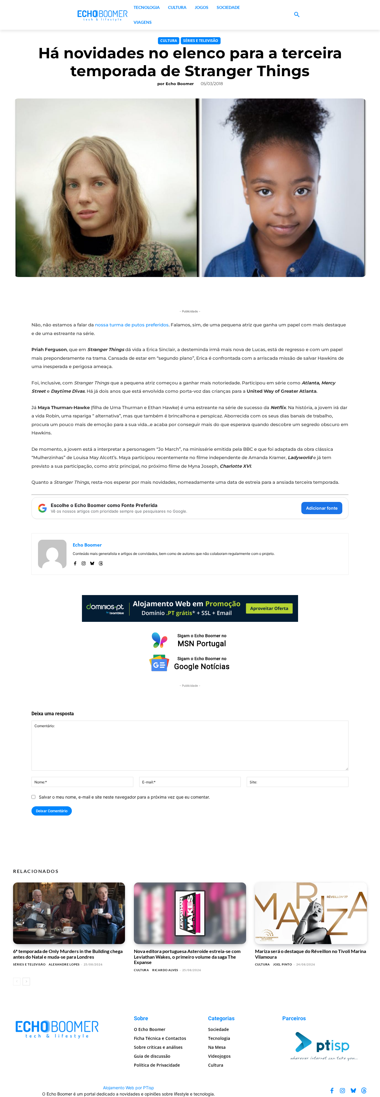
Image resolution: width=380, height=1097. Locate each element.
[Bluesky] (92, 562)
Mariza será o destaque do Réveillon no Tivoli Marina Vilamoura (310, 953)
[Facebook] (75, 562)
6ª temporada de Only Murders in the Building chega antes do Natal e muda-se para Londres (68, 953)
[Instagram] (83, 562)
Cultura (168, 40)
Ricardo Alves (165, 970)
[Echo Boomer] (102, 15)
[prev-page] (16, 981)
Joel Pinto (282, 964)
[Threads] (101, 562)
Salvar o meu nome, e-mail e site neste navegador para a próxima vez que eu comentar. (124, 796)
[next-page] (26, 981)
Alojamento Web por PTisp (128, 1087)
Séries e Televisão (200, 40)
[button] (297, 15)
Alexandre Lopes (64, 964)
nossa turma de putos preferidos (132, 325)
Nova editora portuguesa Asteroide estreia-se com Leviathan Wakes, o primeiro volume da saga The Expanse (187, 956)
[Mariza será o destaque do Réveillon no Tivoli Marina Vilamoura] (311, 913)
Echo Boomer (180, 83)
